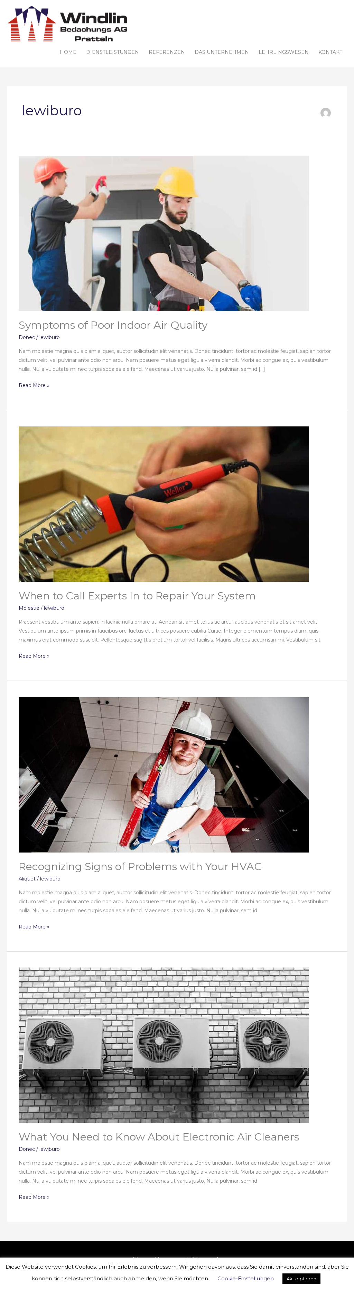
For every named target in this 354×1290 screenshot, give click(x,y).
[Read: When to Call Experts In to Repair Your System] (164, 503)
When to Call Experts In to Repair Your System (137, 595)
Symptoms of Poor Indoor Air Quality (113, 325)
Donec (27, 337)
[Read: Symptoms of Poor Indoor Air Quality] (164, 233)
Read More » (34, 384)
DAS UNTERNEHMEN (222, 52)
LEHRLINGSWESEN (284, 52)
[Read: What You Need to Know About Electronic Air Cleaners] (164, 1045)
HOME (68, 52)
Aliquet (27, 879)
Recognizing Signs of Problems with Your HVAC (140, 866)
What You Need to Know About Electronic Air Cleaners (159, 1136)
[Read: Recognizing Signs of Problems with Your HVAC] (164, 774)
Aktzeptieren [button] (301, 1278)
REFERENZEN (167, 52)
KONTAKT (330, 52)
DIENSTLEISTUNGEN (112, 52)
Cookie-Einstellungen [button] (245, 1278)
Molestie (29, 608)
